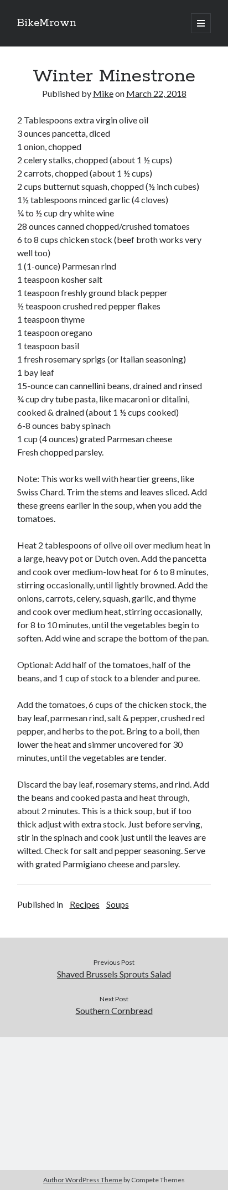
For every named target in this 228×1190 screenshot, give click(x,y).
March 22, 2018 (156, 93)
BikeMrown (46, 23)
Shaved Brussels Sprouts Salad (114, 974)
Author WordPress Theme (82, 1180)
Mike (103, 93)
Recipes (85, 904)
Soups (117, 904)
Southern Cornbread (114, 1010)
